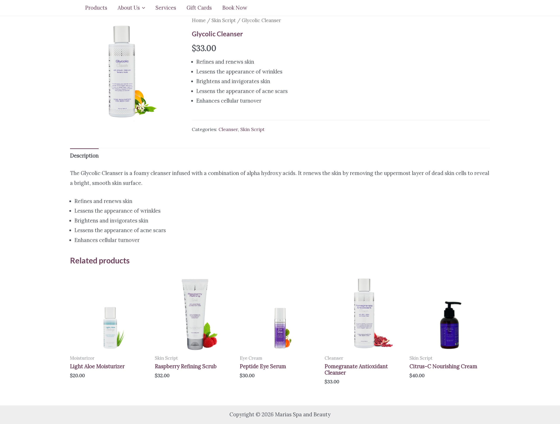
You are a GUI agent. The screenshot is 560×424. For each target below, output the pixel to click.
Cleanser (228, 129)
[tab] (84, 155)
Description (84, 155)
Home (199, 20)
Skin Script (224, 20)
